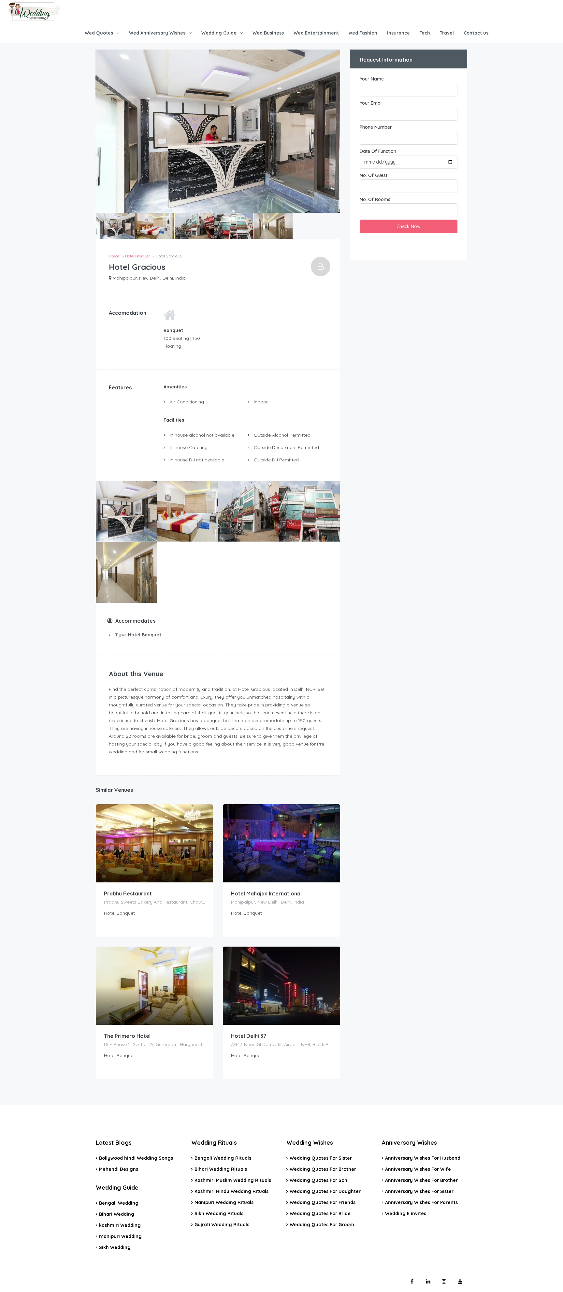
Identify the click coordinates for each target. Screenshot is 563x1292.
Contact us (476, 33)
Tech (425, 33)
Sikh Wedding (115, 1247)
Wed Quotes (99, 33)
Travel (447, 33)
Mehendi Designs (118, 1169)
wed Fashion (363, 33)
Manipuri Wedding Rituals (224, 1202)
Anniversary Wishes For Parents (421, 1202)
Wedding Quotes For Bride (320, 1213)
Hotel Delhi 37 (249, 1036)
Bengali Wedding (118, 1203)
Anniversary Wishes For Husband (422, 1158)
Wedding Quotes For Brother (323, 1169)
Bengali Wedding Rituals (223, 1158)
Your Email (371, 103)
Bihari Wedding (116, 1214)
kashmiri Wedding (120, 1225)
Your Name (372, 79)
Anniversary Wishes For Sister (419, 1191)
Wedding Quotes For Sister (321, 1158)
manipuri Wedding (120, 1236)
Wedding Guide (219, 33)
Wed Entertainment (316, 33)
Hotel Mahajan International (266, 893)
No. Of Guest (373, 175)
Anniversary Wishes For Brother (421, 1180)
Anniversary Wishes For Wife (418, 1169)
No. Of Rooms (375, 199)
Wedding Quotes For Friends (322, 1202)
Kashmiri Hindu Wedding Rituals (231, 1191)
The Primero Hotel (127, 1036)
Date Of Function (378, 151)
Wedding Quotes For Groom (322, 1224)
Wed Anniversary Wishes (157, 33)
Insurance (398, 33)
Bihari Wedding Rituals (221, 1169)
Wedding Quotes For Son (318, 1180)
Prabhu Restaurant (128, 893)
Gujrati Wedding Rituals (222, 1224)
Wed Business (268, 33)
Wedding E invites (405, 1213)
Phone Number (376, 127)
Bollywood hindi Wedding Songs (136, 1158)
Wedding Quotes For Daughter (325, 1191)
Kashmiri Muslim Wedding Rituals (233, 1180)
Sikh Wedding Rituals (219, 1213)
